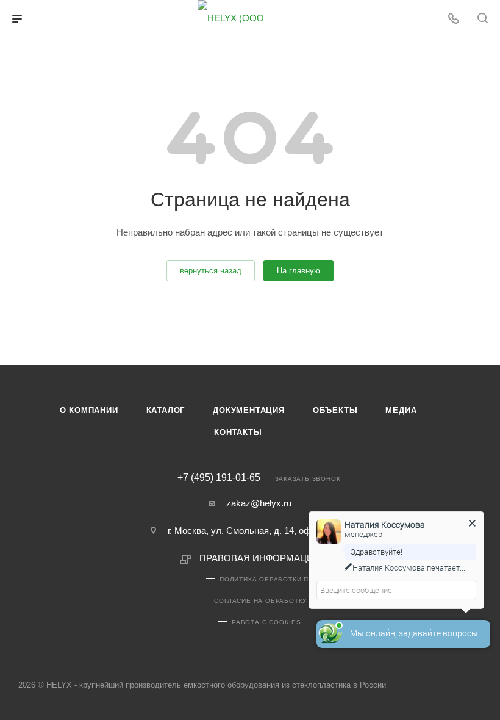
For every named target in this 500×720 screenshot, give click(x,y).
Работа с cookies (266, 622)
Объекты (335, 410)
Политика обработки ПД (266, 579)
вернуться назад (210, 270)
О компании (89, 410)
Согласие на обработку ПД (266, 600)
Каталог (165, 410)
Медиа (400, 410)
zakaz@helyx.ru (258, 503)
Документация (249, 410)
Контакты (238, 432)
